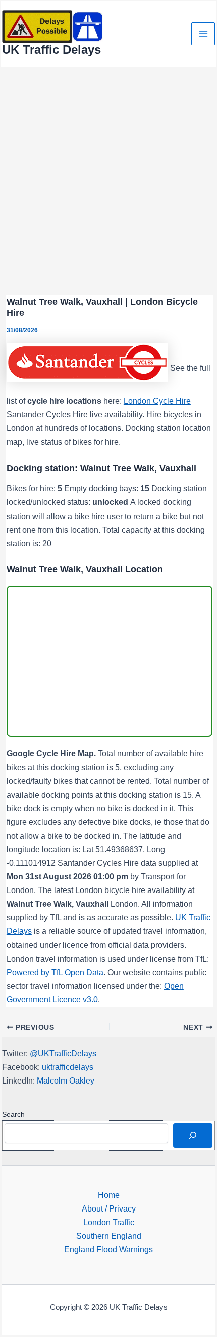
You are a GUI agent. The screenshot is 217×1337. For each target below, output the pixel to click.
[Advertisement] (108, 181)
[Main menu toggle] (203, 34)
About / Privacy (109, 1208)
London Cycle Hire (157, 400)
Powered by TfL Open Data (55, 972)
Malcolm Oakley (65, 1080)
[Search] (192, 1135)
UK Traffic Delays (51, 49)
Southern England (108, 1235)
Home (109, 1194)
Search (13, 1114)
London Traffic (108, 1222)
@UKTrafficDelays (63, 1053)
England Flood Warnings (108, 1249)
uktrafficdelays (67, 1066)
